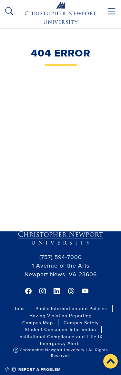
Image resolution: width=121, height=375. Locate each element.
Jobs (19, 308)
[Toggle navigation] (111, 11)
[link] (28, 291)
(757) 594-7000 (60, 257)
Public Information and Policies (71, 308)
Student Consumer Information (60, 329)
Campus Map (37, 322)
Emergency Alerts (60, 343)
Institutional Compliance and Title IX (60, 336)
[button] (110, 361)
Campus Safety (81, 322)
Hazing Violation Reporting (60, 315)
